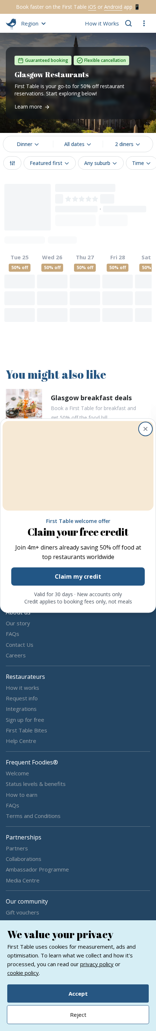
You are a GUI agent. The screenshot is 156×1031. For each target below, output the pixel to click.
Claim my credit (78, 576)
